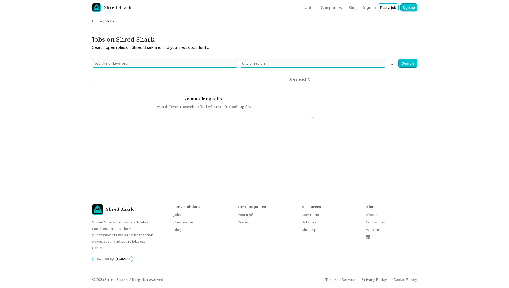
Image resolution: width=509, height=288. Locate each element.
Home (97, 21)
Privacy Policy (374, 279)
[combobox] (165, 63)
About (371, 214)
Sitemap (309, 229)
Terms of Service (340, 279)
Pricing (244, 222)
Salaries (309, 222)
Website (373, 229)
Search (408, 63)
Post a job (388, 7)
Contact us (375, 222)
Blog (177, 229)
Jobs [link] (110, 21)
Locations (310, 214)
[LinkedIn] (368, 237)
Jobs (177, 214)
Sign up (409, 7)
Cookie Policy (405, 279)
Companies (183, 222)
